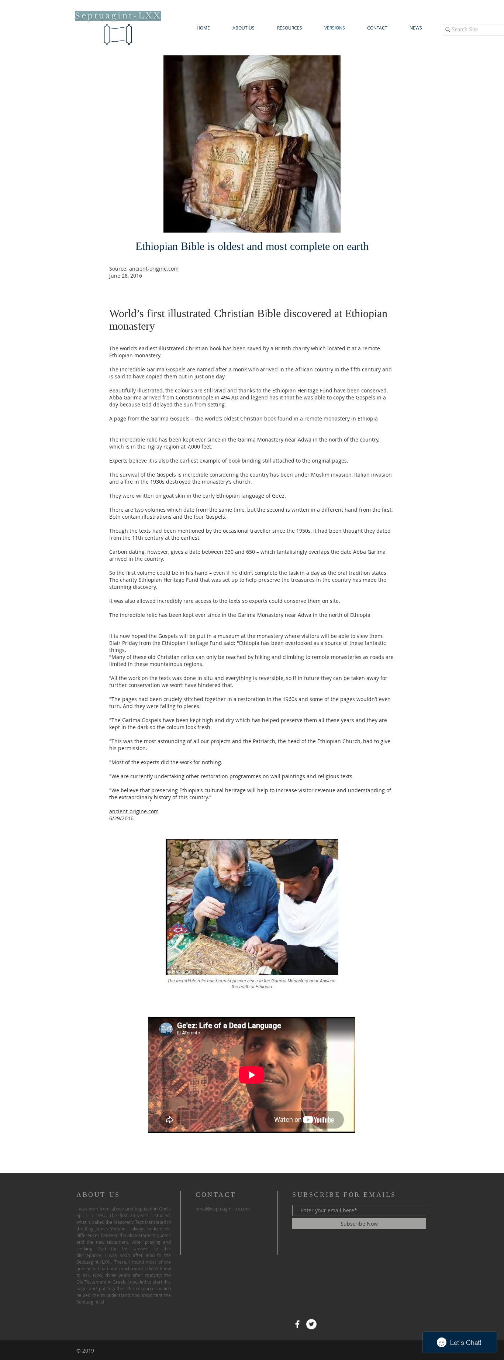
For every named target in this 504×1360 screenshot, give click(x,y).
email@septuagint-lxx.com (223, 1209)
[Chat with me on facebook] (297, 1324)
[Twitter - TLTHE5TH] (311, 1324)
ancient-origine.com (154, 268)
